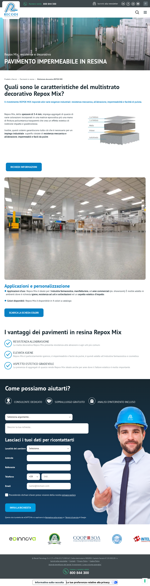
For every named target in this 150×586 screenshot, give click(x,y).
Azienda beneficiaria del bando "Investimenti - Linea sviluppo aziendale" (75, 564)
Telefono (9, 476)
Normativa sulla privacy (54, 517)
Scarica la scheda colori (24, 312)
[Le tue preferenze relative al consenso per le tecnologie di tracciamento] (145, 581)
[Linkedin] (123, 3)
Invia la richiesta (20, 507)
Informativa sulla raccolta (49, 582)
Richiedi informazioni (24, 167)
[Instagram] (133, 3)
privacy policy (69, 494)
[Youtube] (137, 3)
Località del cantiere (15, 448)
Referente (10, 467)
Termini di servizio (72, 517)
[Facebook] (128, 3)
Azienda (9, 457)
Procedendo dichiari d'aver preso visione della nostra (42, 494)
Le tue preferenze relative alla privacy (88, 582)
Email (8, 486)
